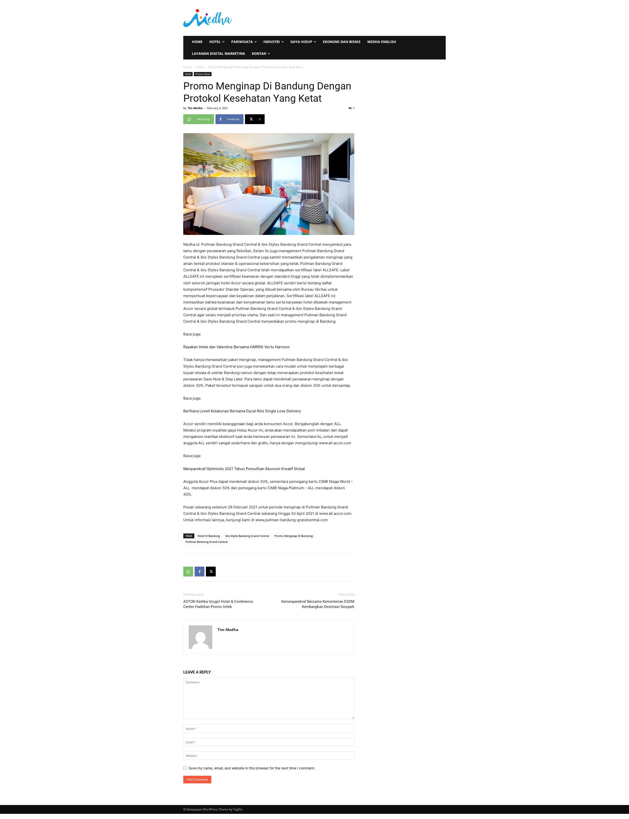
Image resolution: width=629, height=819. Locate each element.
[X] (211, 571)
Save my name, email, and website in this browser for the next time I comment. (251, 768)
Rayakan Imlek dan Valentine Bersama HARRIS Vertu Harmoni (236, 347)
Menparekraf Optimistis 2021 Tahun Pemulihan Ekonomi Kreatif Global (244, 468)
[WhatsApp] (188, 571)
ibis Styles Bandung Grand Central (247, 536)
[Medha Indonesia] (247, 18)
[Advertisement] (375, 17)
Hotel (200, 67)
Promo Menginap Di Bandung (293, 536)
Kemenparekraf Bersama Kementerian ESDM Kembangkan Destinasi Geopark (317, 604)
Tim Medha (195, 108)
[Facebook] (199, 571)
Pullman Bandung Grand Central (207, 542)
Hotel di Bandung (209, 536)
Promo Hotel (202, 74)
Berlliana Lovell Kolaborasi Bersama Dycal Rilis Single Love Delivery (242, 411)
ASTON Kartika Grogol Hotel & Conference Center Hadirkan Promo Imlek (218, 604)
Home (187, 67)
